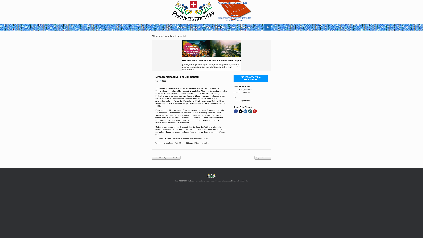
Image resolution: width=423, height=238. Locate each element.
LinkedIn (245, 111)
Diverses (245, 27)
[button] (267, 27)
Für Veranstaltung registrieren (250, 78)
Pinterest (255, 111)
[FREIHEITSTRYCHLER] (211, 10)
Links (232, 27)
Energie (220, 27)
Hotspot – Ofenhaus (263, 158)
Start (169, 27)
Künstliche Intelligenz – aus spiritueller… (166, 158)
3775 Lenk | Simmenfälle (243, 100)
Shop (208, 27)
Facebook (236, 111)
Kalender (181, 27)
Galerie (196, 27)
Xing (250, 111)
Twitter (241, 111)
